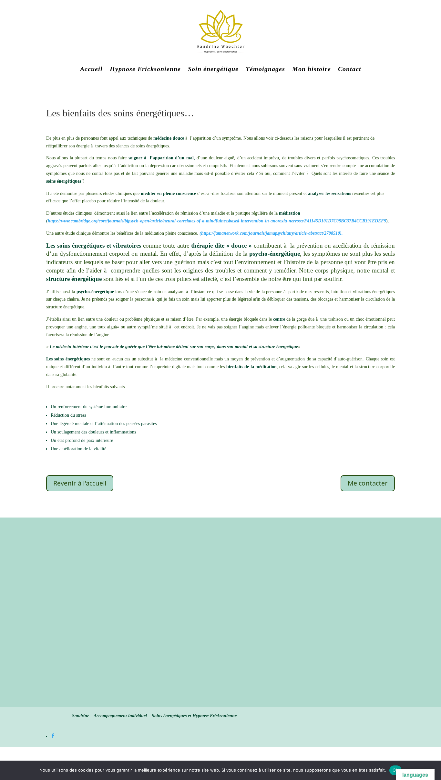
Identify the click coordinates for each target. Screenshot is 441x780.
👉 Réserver (37, 598)
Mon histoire (311, 68)
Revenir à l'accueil (79, 483)
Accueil (91, 68)
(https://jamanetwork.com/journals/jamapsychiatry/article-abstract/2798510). (271, 233)
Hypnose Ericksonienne (145, 68)
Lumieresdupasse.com (189, 572)
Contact (349, 68)
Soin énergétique (213, 68)
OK (396, 770)
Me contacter (368, 483)
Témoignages (265, 68)
